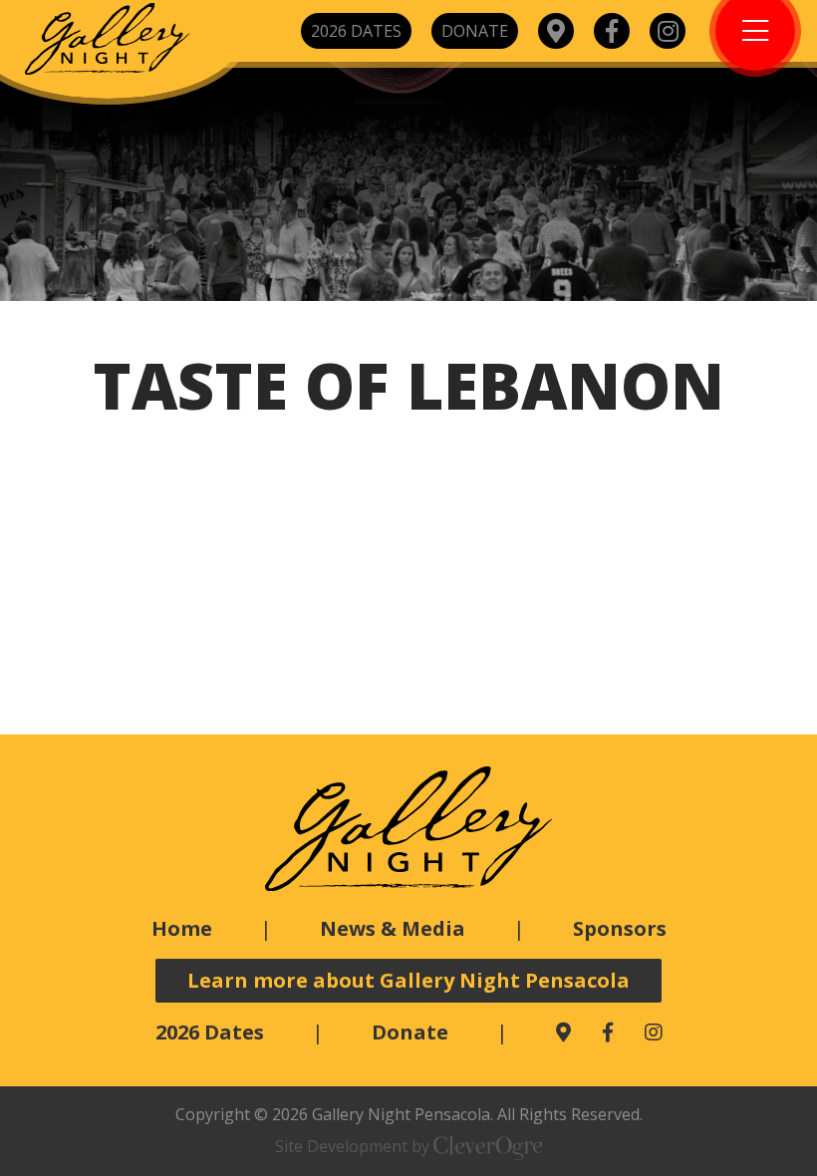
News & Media (392, 928)
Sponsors (620, 928)
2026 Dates (356, 31)
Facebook (612, 31)
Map (556, 31)
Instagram (667, 31)
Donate (474, 31)
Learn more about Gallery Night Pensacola (408, 980)
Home (181, 928)
